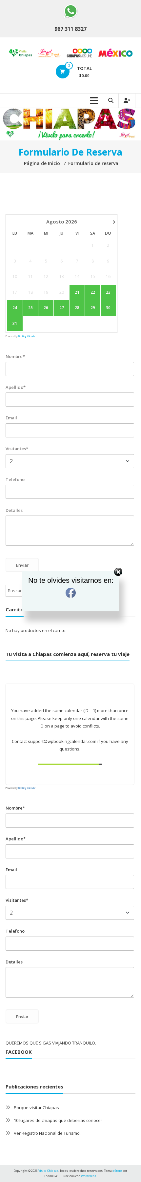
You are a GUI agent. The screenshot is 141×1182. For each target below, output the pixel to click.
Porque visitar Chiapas (36, 1107)
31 (14, 323)
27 (61, 307)
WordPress (88, 1176)
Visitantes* (17, 449)
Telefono (15, 479)
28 (77, 307)
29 (93, 307)
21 (77, 292)
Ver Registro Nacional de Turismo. (47, 1133)
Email (11, 418)
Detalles (14, 510)
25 (30, 307)
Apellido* (16, 387)
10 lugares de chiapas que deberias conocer (58, 1120)
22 (93, 292)
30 (108, 307)
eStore (117, 1171)
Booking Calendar (26, 336)
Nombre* (15, 356)
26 (46, 307)
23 (108, 292)
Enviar (22, 1017)
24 (14, 307)
